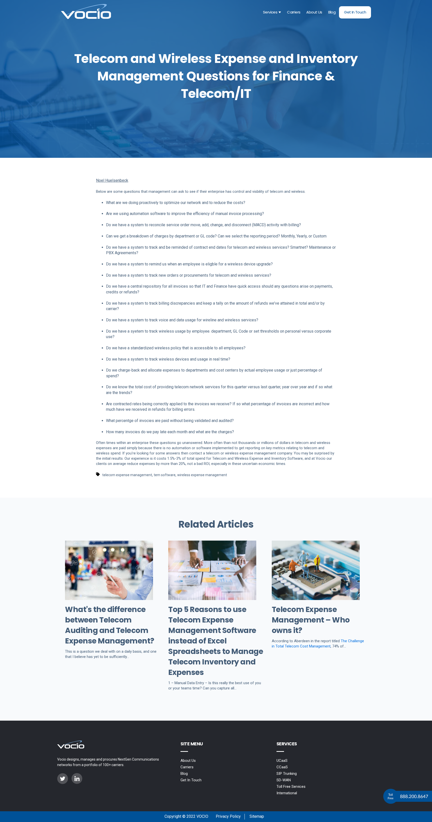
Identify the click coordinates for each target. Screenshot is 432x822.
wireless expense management (202, 475)
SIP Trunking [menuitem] (286, 773)
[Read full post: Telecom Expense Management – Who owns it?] (316, 598)
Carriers (293, 12)
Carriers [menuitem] (187, 767)
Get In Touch (355, 12)
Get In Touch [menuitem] (191, 780)
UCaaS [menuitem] (282, 760)
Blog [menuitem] (184, 773)
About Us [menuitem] (188, 760)
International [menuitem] (286, 793)
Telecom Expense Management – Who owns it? (311, 620)
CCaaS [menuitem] (282, 767)
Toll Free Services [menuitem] (291, 786)
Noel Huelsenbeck (112, 180)
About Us (314, 12)
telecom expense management (127, 475)
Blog (332, 12)
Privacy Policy (228, 816)
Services (270, 12)
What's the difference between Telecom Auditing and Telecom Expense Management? (109, 625)
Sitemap (257, 816)
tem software (165, 475)
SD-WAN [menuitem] (283, 780)
